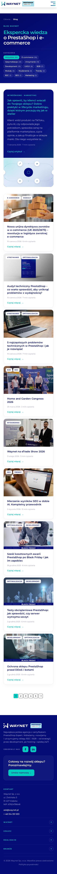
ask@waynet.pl (11, 810)
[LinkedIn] (33, 749)
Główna (7, 19)
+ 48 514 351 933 (11, 814)
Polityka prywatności (28, 864)
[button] (45, 3)
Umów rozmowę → (21, 772)
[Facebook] (25, 749)
